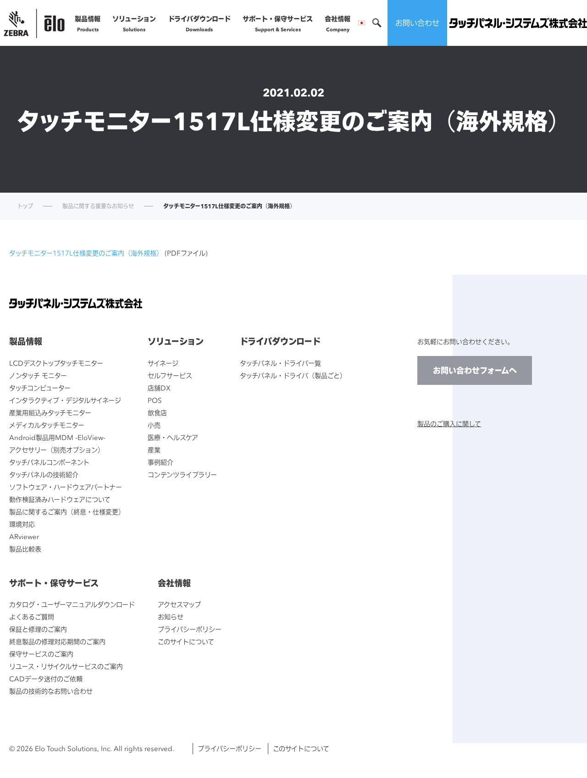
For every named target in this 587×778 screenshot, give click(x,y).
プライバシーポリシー (190, 629)
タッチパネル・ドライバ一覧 (280, 363)
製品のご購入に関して (449, 423)
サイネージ (163, 363)
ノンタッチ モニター (38, 375)
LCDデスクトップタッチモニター (56, 363)
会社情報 (337, 23)
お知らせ (170, 616)
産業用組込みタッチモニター (50, 412)
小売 (154, 425)
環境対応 (22, 524)
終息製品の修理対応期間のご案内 (57, 641)
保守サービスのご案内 (41, 654)
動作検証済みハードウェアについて (60, 499)
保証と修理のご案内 (38, 629)
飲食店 (157, 412)
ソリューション (134, 23)
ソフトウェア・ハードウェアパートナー (65, 487)
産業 (154, 449)
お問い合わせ (417, 23)
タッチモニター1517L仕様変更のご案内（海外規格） (86, 253)
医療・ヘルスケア (173, 437)
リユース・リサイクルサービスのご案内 (66, 666)
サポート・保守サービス (278, 23)
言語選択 (361, 23)
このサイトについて (186, 641)
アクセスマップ (179, 604)
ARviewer (24, 536)
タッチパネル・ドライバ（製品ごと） (293, 375)
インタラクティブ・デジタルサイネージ (65, 400)
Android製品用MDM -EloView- (57, 437)
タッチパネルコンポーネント (49, 462)
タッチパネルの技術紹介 (43, 474)
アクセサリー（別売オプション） (56, 449)
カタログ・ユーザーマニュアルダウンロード (72, 604)
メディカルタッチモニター (46, 425)
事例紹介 (160, 462)
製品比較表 (25, 549)
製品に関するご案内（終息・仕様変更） (67, 511)
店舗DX (159, 387)
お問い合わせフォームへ (475, 370)
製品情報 (87, 23)
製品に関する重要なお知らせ (98, 206)
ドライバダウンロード (199, 23)
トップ (25, 206)
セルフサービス (170, 375)
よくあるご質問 (31, 616)
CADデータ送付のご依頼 (46, 678)
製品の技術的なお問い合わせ (51, 691)
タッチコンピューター (40, 387)
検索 (377, 23)
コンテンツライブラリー (182, 474)
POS (155, 400)
